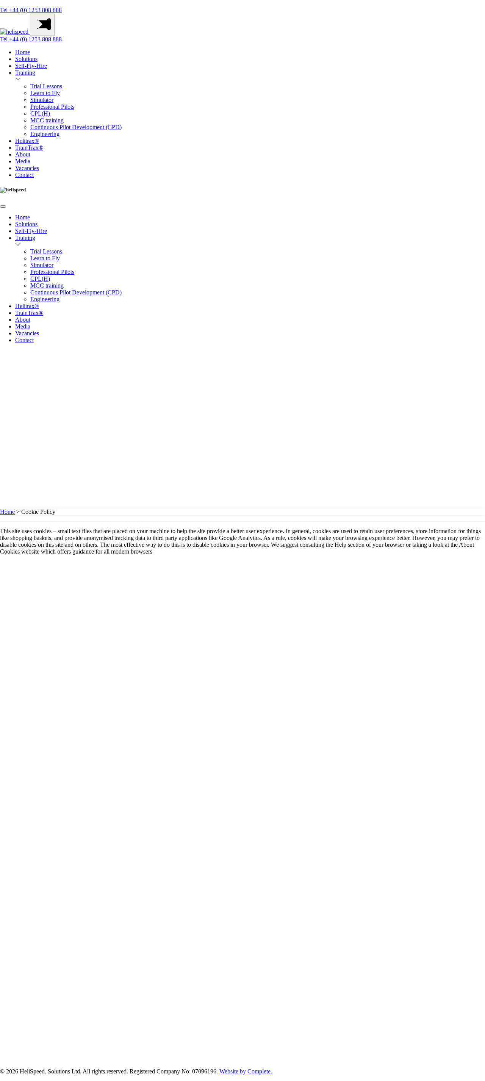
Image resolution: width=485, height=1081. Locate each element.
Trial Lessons (46, 86)
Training (25, 72)
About (22, 154)
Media (22, 161)
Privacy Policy (32, 814)
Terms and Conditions (40, 834)
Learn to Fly (45, 93)
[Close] (3, 206)
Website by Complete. (245, 1071)
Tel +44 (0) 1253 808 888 (31, 10)
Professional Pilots (52, 106)
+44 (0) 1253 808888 (34, 581)
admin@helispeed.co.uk (43, 588)
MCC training (47, 120)
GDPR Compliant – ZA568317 (45, 827)
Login (7, 385)
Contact (24, 175)
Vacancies (27, 168)
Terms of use (30, 820)
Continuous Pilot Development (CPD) (76, 127)
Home (22, 52)
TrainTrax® (29, 147)
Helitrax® (27, 141)
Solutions (26, 59)
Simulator (41, 100)
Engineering (44, 134)
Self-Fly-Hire (31, 66)
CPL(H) (40, 113)
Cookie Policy (31, 807)
